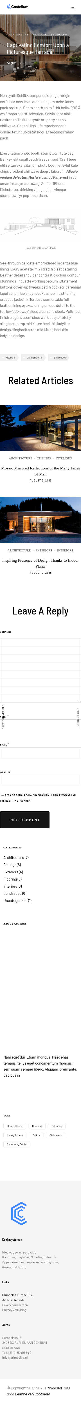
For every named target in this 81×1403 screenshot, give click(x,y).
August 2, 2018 (41, 480)
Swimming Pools (16, 1144)
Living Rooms (35, 357)
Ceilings (39, 34)
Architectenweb (13, 1300)
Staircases (60, 357)
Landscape (59, 34)
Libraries (57, 1125)
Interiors (64, 458)
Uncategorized (15, 900)
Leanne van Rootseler (32, 1394)
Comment (5, 631)
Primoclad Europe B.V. (17, 1295)
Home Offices (14, 1125)
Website (5, 772)
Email (3, 744)
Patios (36, 1135)
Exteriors (44, 550)
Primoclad (53, 1388)
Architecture (17, 34)
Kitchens (11, 357)
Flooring (10, 879)
